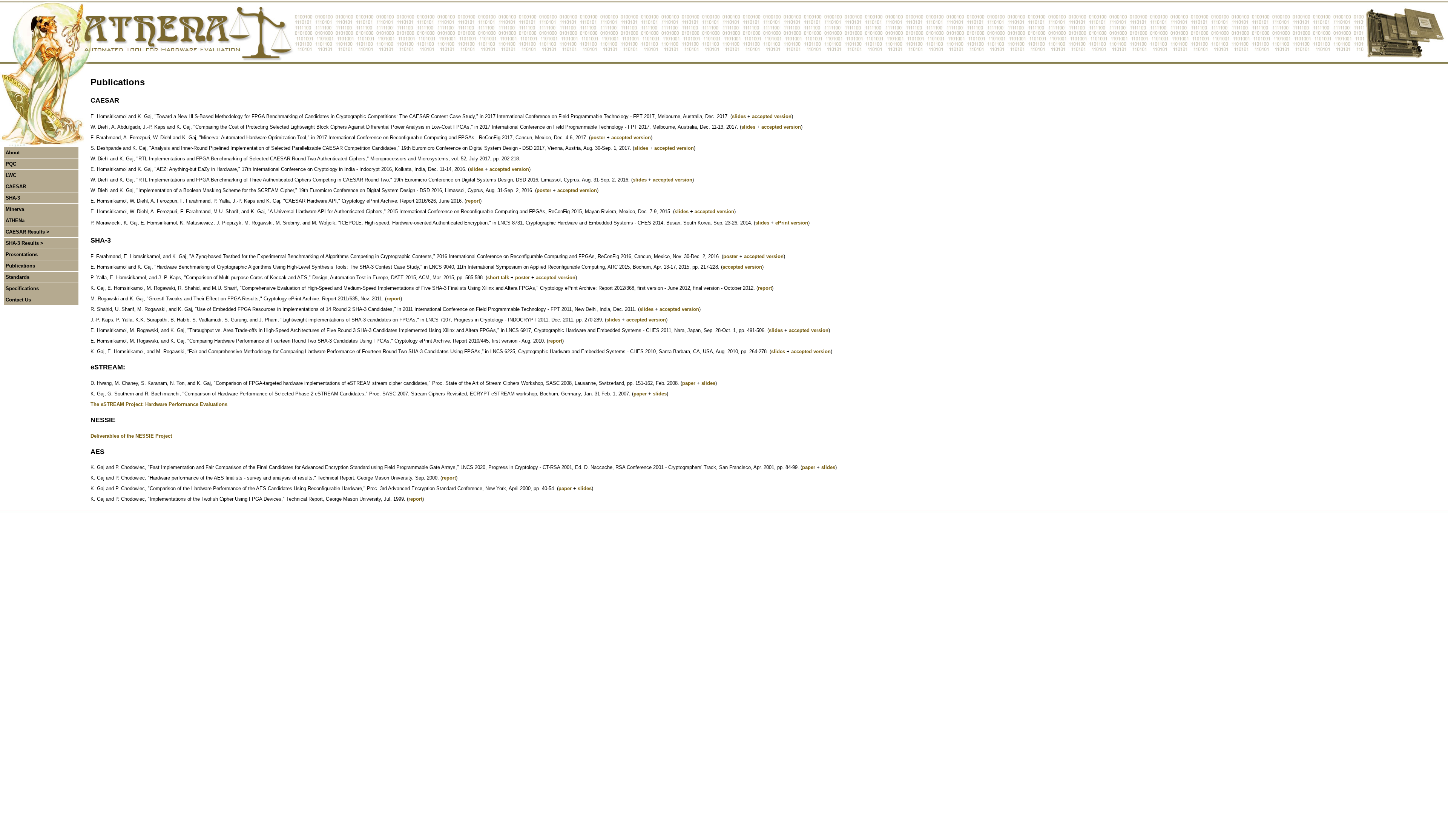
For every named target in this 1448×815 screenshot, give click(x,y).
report (473, 201)
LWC (11, 175)
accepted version (771, 116)
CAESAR (16, 186)
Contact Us (18, 300)
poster (598, 137)
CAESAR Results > (27, 232)
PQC (11, 164)
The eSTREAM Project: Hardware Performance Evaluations (158, 404)
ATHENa (15, 220)
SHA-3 (13, 198)
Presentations (22, 254)
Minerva (15, 209)
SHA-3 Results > (24, 243)
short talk (498, 277)
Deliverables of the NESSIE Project (131, 436)
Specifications (22, 288)
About (13, 152)
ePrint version (791, 223)
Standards (17, 277)
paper (688, 383)
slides (739, 116)
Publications (20, 266)
